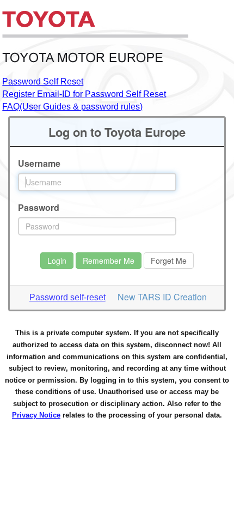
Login (56, 260)
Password (38, 208)
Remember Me (108, 260)
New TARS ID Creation (162, 297)
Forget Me (169, 260)
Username (39, 164)
